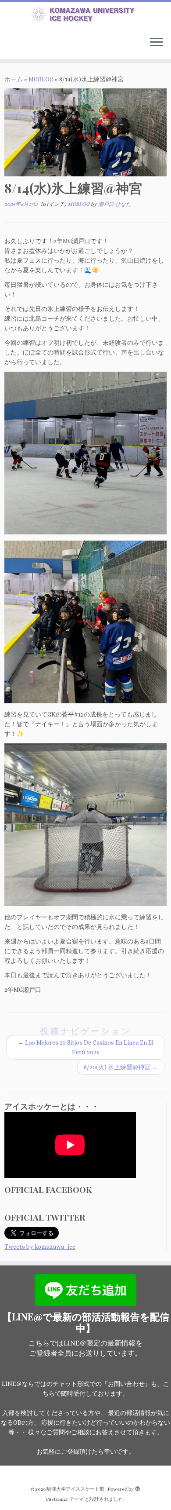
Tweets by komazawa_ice (39, 1246)
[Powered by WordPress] (138, 1487)
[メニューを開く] (156, 43)
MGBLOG (40, 79)
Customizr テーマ (65, 1499)
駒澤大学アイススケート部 (75, 1489)
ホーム (13, 79)
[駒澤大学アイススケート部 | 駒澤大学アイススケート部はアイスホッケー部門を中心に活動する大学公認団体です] (85, 16)
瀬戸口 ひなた (114, 204)
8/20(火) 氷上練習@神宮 (121, 1067)
